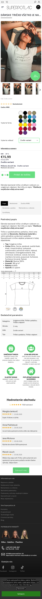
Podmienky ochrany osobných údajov (14, 493)
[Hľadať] (35, 2)
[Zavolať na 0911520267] (7, 2)
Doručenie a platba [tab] (8, 208)
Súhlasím (21, 594)
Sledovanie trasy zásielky (10, 485)
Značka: (5, 107)
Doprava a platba (7, 482)
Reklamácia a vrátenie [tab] (26, 208)
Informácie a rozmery (8, 148)
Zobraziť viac (21, 470)
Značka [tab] (25, 203)
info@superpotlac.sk (15, 553)
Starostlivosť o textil (8, 496)
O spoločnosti (6, 512)
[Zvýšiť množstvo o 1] (7, 175)
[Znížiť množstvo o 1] (2, 175)
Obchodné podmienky (8, 490)
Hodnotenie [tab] (13, 203)
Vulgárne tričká (18, 320)
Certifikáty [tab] (6, 212)
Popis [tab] (4, 203)
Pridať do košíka (22, 175)
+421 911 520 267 (13, 547)
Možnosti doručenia (7, 168)
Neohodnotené (17, 104)
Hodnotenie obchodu (21, 399)
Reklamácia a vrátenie (9, 488)
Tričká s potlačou (31, 320)
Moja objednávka (7, 499)
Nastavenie (21, 588)
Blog (2, 520)
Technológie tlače (7, 515)
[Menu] (2, 6)
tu (30, 585)
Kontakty (4, 509)
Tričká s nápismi (18, 322)
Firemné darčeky (7, 517)
